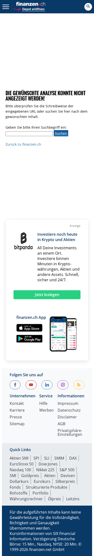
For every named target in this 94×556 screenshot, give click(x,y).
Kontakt (17, 403)
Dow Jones (48, 464)
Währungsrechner (26, 498)
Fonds (15, 487)
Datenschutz (69, 410)
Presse (16, 417)
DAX (73, 458)
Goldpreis (30, 475)
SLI (46, 458)
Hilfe (43, 403)
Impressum (68, 403)
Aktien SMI (19, 458)
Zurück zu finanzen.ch (23, 144)
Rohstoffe (18, 493)
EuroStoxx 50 (22, 464)
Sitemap (17, 424)
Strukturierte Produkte (46, 487)
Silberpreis (65, 481)
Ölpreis (54, 498)
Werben (46, 410)
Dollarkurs (19, 481)
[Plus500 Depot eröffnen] (28, 8)
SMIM (59, 458)
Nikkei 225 (45, 469)
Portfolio (40, 493)
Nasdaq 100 (20, 469)
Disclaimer (67, 417)
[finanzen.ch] (31, 4)
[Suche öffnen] (88, 7)
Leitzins (73, 498)
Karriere (17, 410)
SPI (36, 458)
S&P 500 (67, 469)
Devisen (67, 475)
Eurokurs (42, 481)
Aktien (49, 475)
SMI (13, 475)
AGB (61, 424)
